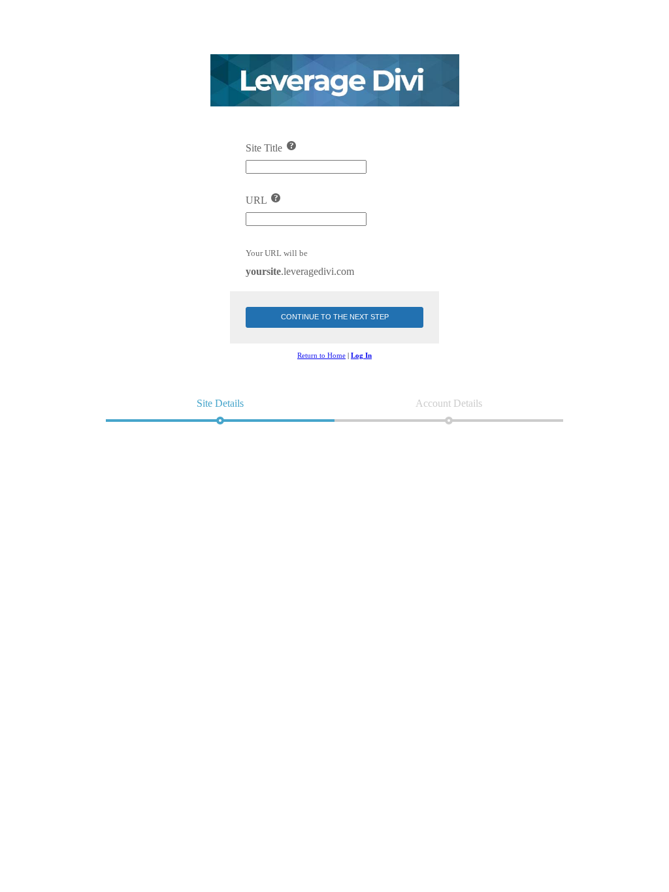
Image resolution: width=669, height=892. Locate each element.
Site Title (265, 147)
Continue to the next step (335, 317)
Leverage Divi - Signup (334, 80)
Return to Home (321, 355)
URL (257, 200)
